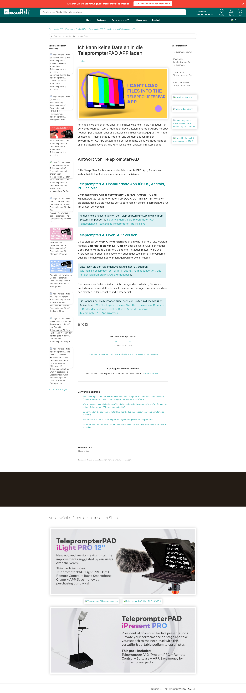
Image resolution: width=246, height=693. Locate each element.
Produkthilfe (81, 29)
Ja (116, 341)
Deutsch (192, 689)
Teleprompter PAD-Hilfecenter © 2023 (168, 689)
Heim (88, 20)
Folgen (82, 61)
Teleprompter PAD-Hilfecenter (61, 29)
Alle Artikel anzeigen (58, 389)
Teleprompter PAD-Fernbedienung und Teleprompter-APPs (112, 29)
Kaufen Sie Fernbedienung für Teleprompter (181, 62)
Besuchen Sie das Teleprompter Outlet (182, 84)
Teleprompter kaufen (182, 52)
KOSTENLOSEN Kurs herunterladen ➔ (153, 3)
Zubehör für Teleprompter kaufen (182, 74)
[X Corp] (82, 324)
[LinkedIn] (86, 324)
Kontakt (156, 20)
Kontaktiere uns (152, 373)
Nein (129, 341)
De (235, 20)
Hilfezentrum (141, 20)
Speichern (101, 20)
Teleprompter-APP (120, 20)
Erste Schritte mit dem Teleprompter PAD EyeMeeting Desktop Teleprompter (118, 419)
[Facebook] (79, 324)
